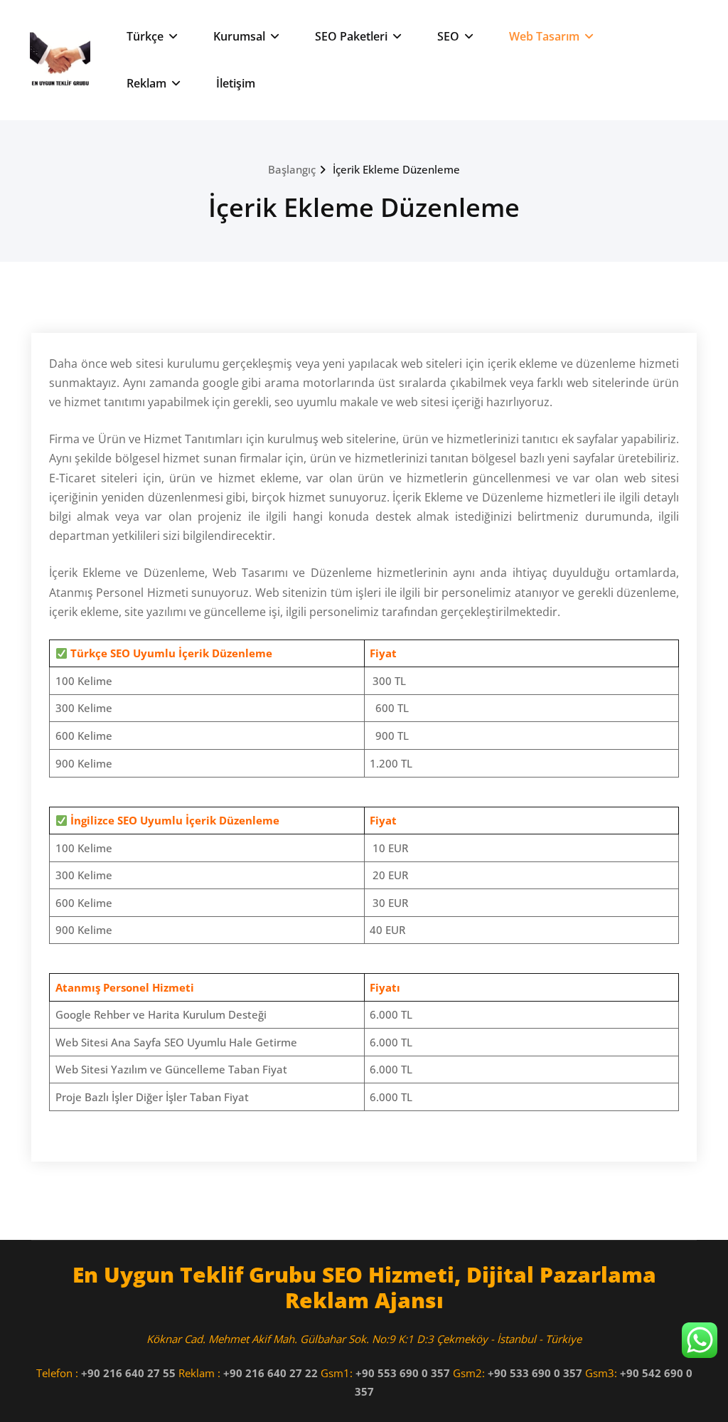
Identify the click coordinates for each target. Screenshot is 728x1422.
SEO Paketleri (351, 36)
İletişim (235, 83)
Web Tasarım (544, 36)
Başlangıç (292, 169)
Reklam (146, 83)
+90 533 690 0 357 (535, 1373)
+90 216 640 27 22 (270, 1373)
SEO (448, 36)
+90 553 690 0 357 (402, 1373)
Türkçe (145, 36)
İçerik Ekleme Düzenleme (396, 169)
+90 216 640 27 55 (128, 1373)
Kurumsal (239, 36)
